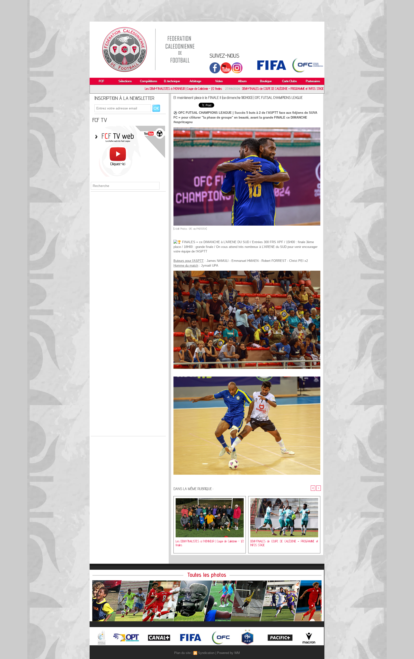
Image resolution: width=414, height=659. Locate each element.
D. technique (172, 81)
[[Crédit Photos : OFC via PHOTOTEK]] (246, 128)
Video (219, 81)
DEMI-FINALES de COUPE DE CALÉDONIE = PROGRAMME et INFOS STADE (236, 88)
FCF (101, 81)
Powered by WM (228, 653)
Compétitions (148, 81)
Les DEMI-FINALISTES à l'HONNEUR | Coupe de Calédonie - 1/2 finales (136, 88)
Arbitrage (195, 81)
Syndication (206, 653)
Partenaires (313, 81)
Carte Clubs (289, 81)
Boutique (265, 81)
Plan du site (182, 653)
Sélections (125, 81)
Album (242, 81)
